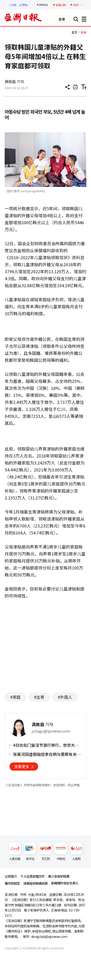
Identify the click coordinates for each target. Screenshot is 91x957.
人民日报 (14, 858)
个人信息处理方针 (32, 876)
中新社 (61, 858)
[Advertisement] (45, 643)
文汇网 (45, 858)
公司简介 (11, 876)
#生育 (39, 697)
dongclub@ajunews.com (49, 936)
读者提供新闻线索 (35, 883)
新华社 (30, 858)
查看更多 (21, 766)
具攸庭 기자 (14, 81)
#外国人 (65, 697)
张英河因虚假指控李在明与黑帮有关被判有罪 (46, 754)
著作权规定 (12, 883)
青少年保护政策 (58, 876)
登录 (62, 19)
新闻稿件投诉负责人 (64, 883)
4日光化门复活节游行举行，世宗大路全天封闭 (46, 745)
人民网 (76, 858)
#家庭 (15, 697)
